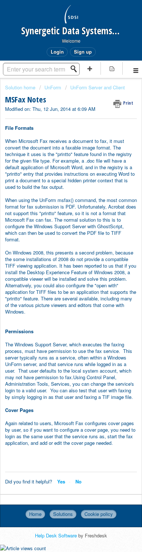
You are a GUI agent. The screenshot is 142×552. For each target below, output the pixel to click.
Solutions (63, 513)
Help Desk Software (56, 535)
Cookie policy (98, 513)
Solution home (21, 87)
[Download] (57, 274)
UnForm (52, 87)
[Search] (75, 69)
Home (35, 513)
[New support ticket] (90, 68)
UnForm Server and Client (97, 87)
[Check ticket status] (112, 68)
